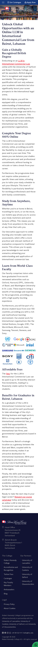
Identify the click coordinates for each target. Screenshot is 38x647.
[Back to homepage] (19, 9)
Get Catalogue (15, 2)
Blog (5, 594)
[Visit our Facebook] (5, 633)
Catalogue (8, 578)
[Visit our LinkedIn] (3, 633)
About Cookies (9, 608)
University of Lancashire (11, 621)
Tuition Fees (8, 574)
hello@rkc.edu (28, 633)
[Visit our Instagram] (8, 633)
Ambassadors (9, 589)
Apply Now (31, 2)
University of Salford (16, 624)
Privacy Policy (9, 604)
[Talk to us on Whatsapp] (10, 633)
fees (8, 373)
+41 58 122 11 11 (17, 633)
